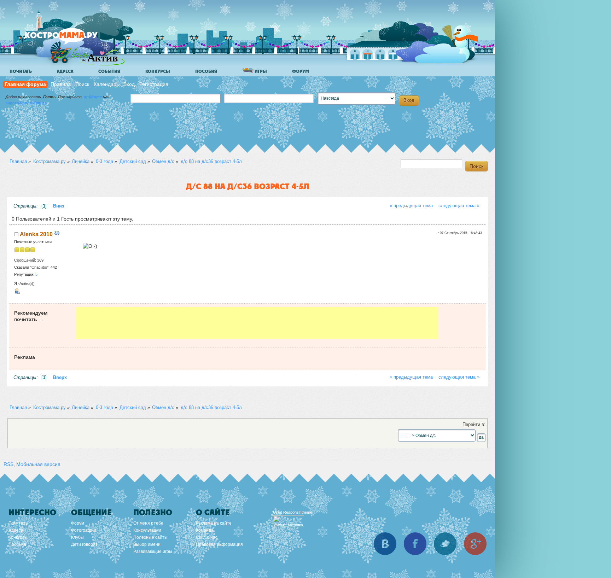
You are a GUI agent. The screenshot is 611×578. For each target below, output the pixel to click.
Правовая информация (219, 544)
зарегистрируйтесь (26, 103)
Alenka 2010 (36, 234)
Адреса (65, 71)
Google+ (475, 543)
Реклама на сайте (214, 523)
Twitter (445, 543)
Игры (260, 71)
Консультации (147, 530)
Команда (205, 530)
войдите (93, 97)
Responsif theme (297, 512)
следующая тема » (458, 205)
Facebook (415, 543)
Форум (300, 71)
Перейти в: (473, 424)
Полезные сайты (150, 537)
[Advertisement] (257, 323)
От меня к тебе (148, 523)
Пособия (206, 71)
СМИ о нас (206, 537)
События (109, 71)
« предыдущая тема (411, 205)
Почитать (21, 71)
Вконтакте (385, 543)
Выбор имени (147, 544)
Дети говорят (84, 544)
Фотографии (83, 530)
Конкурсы (157, 71)
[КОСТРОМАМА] (73, 38)
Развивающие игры (152, 551)
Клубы (77, 537)
